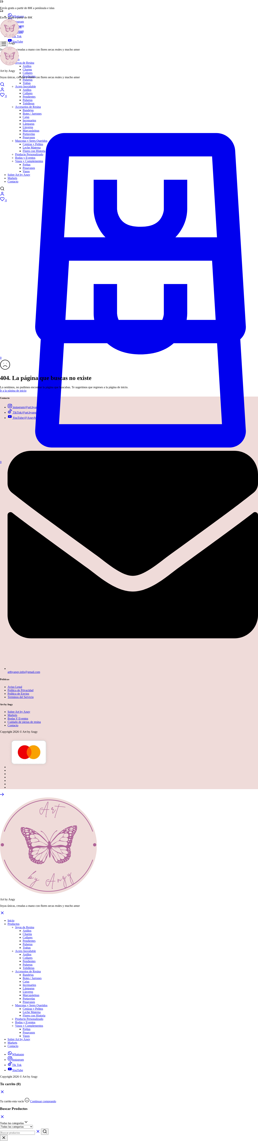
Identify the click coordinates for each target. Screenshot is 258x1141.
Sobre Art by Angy (19, 711)
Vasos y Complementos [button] (29, 1025)
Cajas (26, 981)
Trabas (27, 83)
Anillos (27, 66)
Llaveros (28, 991)
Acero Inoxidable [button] (25, 86)
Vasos (26, 1035)
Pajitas (26, 1029)
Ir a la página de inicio (13, 390)
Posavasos (29, 1002)
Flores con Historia (34, 1015)
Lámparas (28, 988)
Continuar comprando (43, 1101)
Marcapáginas (31, 995)
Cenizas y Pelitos (33, 1008)
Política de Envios (18, 693)
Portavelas (29, 998)
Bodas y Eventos (25, 1022)
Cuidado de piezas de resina (24, 722)
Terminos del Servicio (21, 697)
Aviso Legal (15, 686)
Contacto (13, 725)
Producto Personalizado (29, 1019)
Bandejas (28, 974)
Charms (27, 69)
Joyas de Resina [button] (24, 62)
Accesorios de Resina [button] (28, 971)
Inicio (11, 920)
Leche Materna (32, 1012)
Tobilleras (28, 968)
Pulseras (27, 79)
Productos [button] (13, 923)
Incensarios (29, 985)
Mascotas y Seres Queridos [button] (31, 1005)
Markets (12, 715)
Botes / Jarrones (32, 978)
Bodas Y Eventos (18, 718)
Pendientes (29, 96)
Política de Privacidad (20, 690)
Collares (27, 72)
